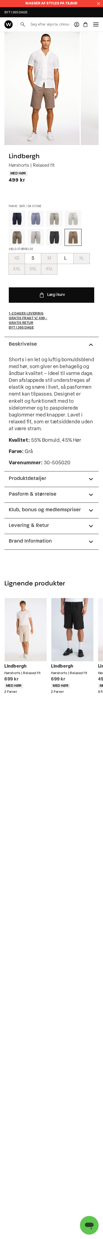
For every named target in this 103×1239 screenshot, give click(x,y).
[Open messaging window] (89, 1225)
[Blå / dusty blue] (35, 218)
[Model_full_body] (42, 88)
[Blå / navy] (17, 218)
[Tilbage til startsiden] (8, 24)
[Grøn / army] (17, 237)
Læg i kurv (56, 295)
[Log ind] (76, 24)
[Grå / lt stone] (54, 218)
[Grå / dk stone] (73, 237)
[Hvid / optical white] (73, 218)
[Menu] (96, 24)
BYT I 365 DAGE (15, 12)
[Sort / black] (54, 237)
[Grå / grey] (35, 237)
